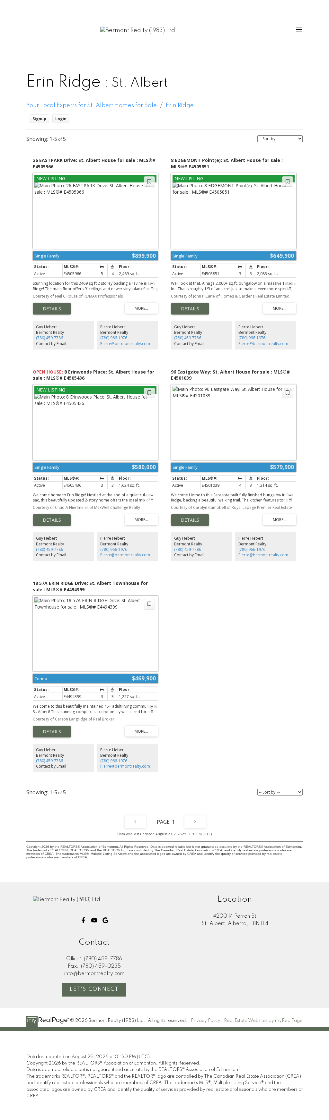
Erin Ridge (180, 105)
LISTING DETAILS (52, 309)
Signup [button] (39, 119)
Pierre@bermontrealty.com (125, 343)
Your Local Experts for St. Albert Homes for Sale (91, 105)
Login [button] (61, 119)
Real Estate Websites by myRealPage (263, 1020)
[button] (83, 920)
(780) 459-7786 (49, 338)
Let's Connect (94, 989)
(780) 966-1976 (113, 338)
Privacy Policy (205, 1020)
